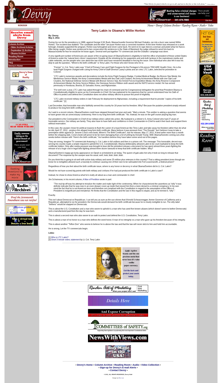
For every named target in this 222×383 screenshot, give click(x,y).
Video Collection (22, 96)
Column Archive (16, 44)
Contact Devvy (118, 370)
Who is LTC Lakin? (59, 237)
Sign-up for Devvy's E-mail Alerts (118, 367)
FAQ (11, 63)
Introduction (15, 60)
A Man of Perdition (91, 179)
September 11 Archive (21, 50)
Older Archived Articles (22, 47)
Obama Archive (18, 53)
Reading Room (16, 56)
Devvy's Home (16, 66)
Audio (21, 81)
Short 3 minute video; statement (65, 240)
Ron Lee (121, 378)
